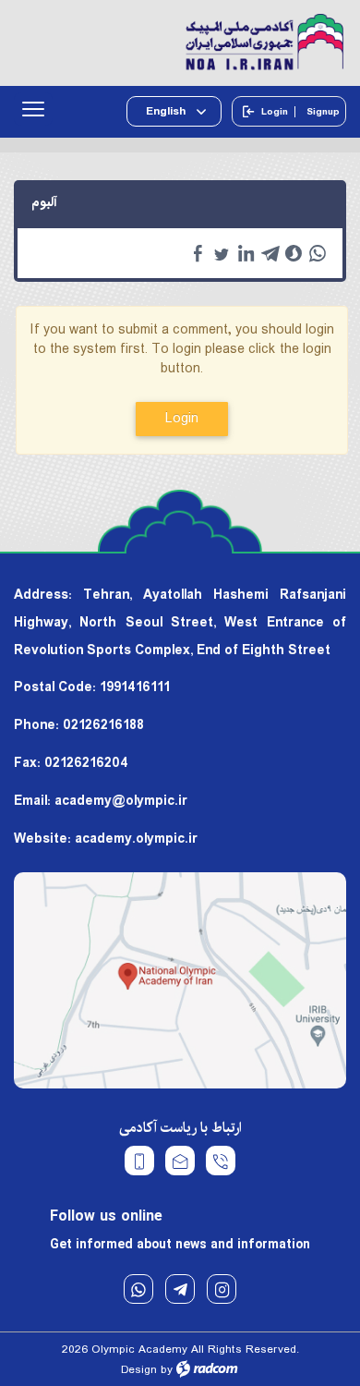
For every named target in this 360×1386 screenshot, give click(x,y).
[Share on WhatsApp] (317, 253)
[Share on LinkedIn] (245, 253)
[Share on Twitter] (221, 253)
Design (139, 1370)
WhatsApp (138, 1289)
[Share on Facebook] (197, 253)
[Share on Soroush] (293, 253)
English (167, 111)
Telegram (180, 1289)
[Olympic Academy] (180, 43)
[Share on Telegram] (269, 253)
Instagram (221, 1289)
